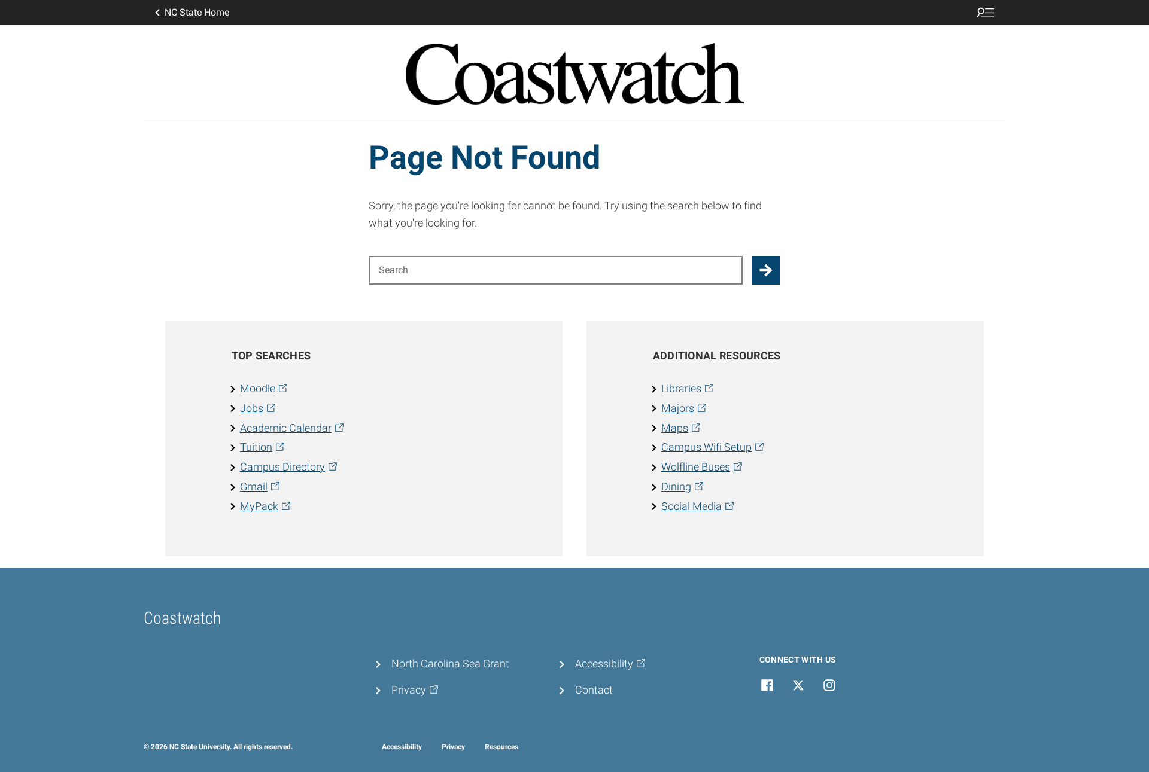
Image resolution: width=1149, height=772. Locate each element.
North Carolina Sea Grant (450, 663)
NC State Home (197, 12)
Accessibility (402, 747)
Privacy (453, 747)
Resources (501, 747)
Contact (594, 689)
